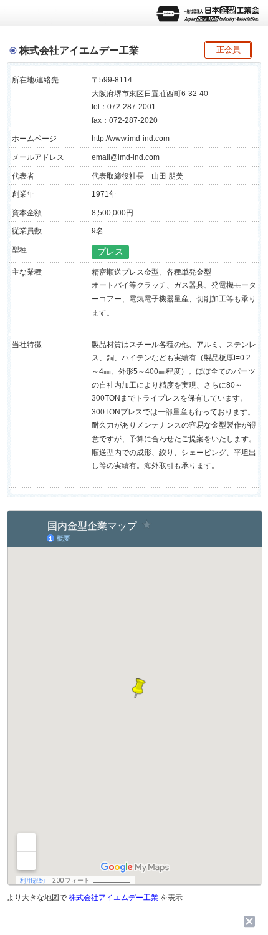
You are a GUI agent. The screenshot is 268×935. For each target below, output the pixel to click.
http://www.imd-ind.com (131, 138)
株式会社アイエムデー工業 (113, 897)
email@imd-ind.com (126, 157)
